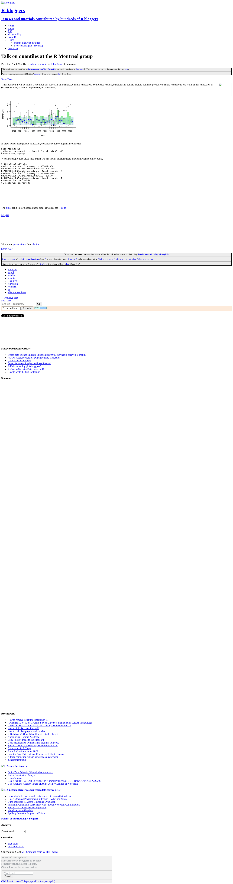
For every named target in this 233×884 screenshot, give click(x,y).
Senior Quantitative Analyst (21, 775)
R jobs (11, 40)
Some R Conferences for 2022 (23, 751)
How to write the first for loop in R (25, 372)
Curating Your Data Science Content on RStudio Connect (36, 754)
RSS (10, 31)
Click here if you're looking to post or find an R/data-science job (125, 259)
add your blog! (15, 34)
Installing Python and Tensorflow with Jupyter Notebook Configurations (44, 804)
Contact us (13, 48)
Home (11, 25)
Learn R (12, 37)
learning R (72, 259)
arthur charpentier (39, 64)
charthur (36, 244)
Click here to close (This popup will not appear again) (28, 881)
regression (13, 283)
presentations (19, 244)
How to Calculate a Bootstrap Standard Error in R (33, 745)
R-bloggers (80, 69)
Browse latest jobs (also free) (28, 45)
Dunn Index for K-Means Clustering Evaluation (31, 801)
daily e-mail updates (30, 259)
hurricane (12, 269)
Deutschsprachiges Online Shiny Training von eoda (33, 742)
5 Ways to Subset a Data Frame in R (26, 369)
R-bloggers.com (8, 259)
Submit (8, 876)
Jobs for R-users (18, 766)
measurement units (17, 759)
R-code (62, 207)
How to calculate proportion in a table (26, 731)
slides (8, 207)
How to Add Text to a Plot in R (23, 728)
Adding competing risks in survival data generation (33, 757)
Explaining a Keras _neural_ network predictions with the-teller (39, 796)
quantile (12, 278)
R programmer (15, 778)
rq (9, 289)
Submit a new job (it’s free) (27, 42)
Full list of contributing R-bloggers (19, 818)
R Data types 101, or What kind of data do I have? (33, 734)
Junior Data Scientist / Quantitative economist (30, 772)
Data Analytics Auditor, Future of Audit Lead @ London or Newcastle (43, 783)
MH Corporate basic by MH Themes (39, 852)
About (11, 28)
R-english (12, 281)
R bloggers (56, 64)
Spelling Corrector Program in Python (26, 813)
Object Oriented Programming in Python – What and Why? (37, 799)
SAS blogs (13, 843)
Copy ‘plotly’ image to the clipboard (26, 739)
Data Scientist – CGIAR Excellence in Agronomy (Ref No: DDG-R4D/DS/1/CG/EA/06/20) (54, 781)
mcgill (11, 272)
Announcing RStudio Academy (23, 737)
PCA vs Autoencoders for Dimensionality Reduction (34, 357)
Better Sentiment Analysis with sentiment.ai (29, 363)
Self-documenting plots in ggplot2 (25, 366)
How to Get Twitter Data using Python (27, 807)
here (126, 69)
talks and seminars (17, 292)
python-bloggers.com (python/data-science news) (35, 790)
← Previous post (9, 297)
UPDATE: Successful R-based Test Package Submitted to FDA (39, 725)
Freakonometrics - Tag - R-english (42, 69)
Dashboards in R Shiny (19, 360)
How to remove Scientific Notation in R (28, 719)
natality (11, 275)
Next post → (7, 300)
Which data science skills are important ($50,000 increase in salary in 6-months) (47, 354)
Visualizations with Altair (20, 810)
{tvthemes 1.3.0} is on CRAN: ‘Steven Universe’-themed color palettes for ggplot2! (50, 722)
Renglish (12, 286)
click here (37, 74)
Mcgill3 (5, 215)
